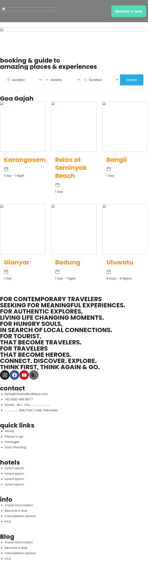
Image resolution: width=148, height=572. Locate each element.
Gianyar (16, 262)
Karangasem (25, 159)
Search (131, 80)
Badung (67, 262)
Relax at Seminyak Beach (71, 167)
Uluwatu (119, 262)
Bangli (116, 159)
